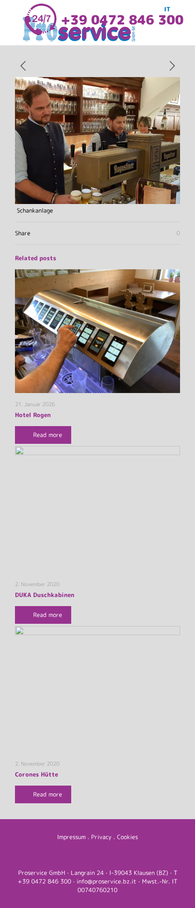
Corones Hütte (36, 774)
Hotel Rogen (33, 415)
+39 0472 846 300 (44, 881)
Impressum (71, 837)
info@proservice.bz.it (106, 881)
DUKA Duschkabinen (44, 595)
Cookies (127, 837)
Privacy (101, 837)
